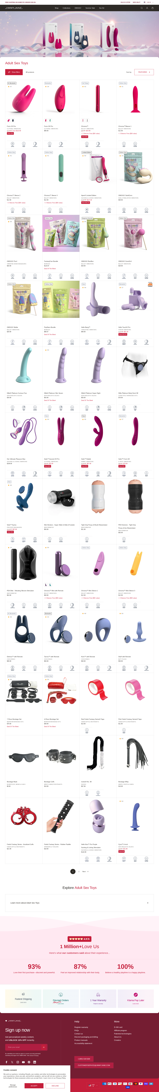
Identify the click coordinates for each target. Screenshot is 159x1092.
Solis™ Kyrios (11, 525)
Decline (55, 1086)
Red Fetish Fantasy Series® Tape (92, 719)
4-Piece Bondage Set (51, 719)
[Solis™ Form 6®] (135, 431)
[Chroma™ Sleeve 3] (61, 167)
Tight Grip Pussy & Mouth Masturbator (94, 525)
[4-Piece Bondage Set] (61, 691)
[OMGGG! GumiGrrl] (135, 233)
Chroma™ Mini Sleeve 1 (89, 591)
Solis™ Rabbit (86, 459)
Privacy (37, 1055)
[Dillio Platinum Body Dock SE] (135, 365)
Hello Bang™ (85, 327)
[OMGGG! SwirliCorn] (135, 167)
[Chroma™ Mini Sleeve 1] (98, 562)
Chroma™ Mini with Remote (53, 591)
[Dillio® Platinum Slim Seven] (61, 365)
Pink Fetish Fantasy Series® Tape (130, 719)
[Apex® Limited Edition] (98, 167)
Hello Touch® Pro (124, 327)
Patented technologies (122, 1034)
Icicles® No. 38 (86, 782)
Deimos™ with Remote (15, 656)
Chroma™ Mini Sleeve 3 (126, 591)
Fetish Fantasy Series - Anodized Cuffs (20, 844)
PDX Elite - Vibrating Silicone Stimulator (20, 591)
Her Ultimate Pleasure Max (16, 459)
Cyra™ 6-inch (123, 844)
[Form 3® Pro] (61, 98)
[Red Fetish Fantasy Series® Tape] (98, 691)
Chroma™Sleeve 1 (124, 126)
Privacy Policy (61, 1078)
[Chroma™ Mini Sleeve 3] (135, 562)
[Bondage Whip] (135, 753)
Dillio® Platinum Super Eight (90, 393)
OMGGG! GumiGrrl (125, 261)
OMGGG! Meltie (12, 327)
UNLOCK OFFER (125, 2)
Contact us (78, 1034)
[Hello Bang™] (98, 299)
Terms (31, 1055)
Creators (117, 1040)
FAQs (76, 1030)
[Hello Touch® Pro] (135, 299)
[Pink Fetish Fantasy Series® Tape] (135, 691)
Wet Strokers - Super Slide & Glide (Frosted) (59, 525)
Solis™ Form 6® (124, 459)
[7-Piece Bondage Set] (23, 691)
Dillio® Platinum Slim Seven (53, 393)
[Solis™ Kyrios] (23, 496)
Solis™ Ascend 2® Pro (51, 459)
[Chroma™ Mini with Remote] (61, 562)
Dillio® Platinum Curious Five (17, 393)
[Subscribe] (43, 1047)
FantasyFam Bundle (51, 261)
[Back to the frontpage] (6, 50)
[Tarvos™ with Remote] (61, 628)
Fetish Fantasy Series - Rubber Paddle (57, 844)
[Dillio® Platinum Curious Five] (23, 365)
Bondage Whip (123, 782)
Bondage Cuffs (49, 782)
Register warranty (81, 1027)
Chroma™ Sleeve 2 (13, 195)
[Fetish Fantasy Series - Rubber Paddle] (61, 816)
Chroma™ (84, 126)
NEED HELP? (136, 2)
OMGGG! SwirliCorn (125, 195)
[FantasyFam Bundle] (61, 233)
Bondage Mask (12, 782)
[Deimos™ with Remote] (23, 628)
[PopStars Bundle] (61, 299)
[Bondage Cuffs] (61, 753)
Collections (14, 50)
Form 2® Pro (11, 126)
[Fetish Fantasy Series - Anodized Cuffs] (23, 816)
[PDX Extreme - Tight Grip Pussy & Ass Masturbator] (135, 496)
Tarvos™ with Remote (51, 656)
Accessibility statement (83, 1043)
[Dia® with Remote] (135, 628)
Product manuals (81, 1040)
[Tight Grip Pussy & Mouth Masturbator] (98, 496)
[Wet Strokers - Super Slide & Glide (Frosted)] (61, 496)
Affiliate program (120, 1030)
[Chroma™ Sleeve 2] (23, 167)
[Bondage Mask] (23, 753)
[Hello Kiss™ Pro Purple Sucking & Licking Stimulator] (98, 816)
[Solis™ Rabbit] (98, 431)
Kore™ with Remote (88, 656)
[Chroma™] (98, 98)
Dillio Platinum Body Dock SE (128, 393)
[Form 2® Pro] (23, 98)
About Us (117, 1037)
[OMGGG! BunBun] (98, 233)
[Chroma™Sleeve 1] (135, 98)
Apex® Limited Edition (88, 195)
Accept (34, 1086)
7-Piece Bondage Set (14, 719)
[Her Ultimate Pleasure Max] (23, 431)
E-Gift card (118, 1027)
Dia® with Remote (124, 656)
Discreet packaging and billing (86, 1037)
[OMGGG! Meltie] (23, 299)
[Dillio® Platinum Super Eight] (98, 365)
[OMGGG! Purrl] (23, 233)
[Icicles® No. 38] (98, 753)
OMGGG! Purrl (12, 261)
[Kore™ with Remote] (98, 628)
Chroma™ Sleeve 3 (51, 195)
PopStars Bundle (50, 327)
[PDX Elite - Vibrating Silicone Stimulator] (23, 562)
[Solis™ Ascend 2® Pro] (61, 431)
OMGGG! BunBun (87, 261)
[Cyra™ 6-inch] (135, 816)
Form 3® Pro (48, 126)
